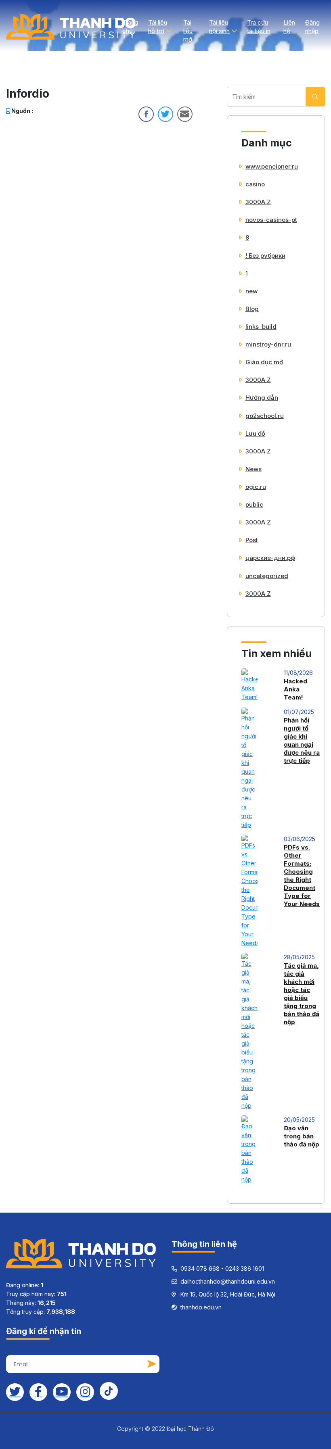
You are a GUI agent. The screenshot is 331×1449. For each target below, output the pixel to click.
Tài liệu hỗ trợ (157, 27)
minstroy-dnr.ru (268, 344)
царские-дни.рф (270, 558)
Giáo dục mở (264, 362)
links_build (261, 326)
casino (255, 184)
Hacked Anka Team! (295, 689)
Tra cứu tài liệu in (258, 27)
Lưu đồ (255, 433)
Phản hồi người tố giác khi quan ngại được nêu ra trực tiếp (302, 740)
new (251, 291)
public (254, 504)
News (253, 469)
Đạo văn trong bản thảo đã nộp (301, 1136)
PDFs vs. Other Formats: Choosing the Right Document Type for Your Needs (302, 876)
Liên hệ (289, 27)
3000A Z (258, 202)
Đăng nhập (312, 27)
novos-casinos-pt (271, 219)
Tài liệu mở (188, 31)
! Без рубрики (265, 255)
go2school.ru (264, 416)
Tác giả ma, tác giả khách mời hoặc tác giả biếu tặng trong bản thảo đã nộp (301, 994)
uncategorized (266, 576)
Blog (252, 309)
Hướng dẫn (261, 397)
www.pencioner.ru (271, 166)
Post (251, 540)
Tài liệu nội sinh (219, 27)
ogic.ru (255, 487)
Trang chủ (130, 27)
